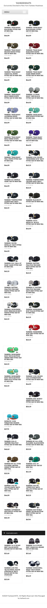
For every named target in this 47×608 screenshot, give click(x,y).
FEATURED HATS (11, 533)
